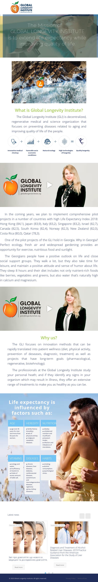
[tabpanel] (28, 545)
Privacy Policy (71, 578)
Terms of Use (82, 578)
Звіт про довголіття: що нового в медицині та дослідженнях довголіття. (28, 558)
